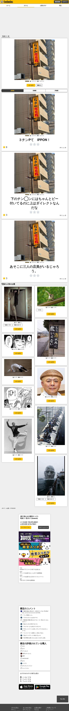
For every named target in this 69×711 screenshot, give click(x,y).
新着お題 (36, 709)
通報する (39, 85)
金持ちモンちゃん (26, 653)
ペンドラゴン (25, 668)
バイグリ (24, 663)
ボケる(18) (18, 381)
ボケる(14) (51, 503)
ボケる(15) (18, 459)
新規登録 (57, 1)
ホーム (8, 5)
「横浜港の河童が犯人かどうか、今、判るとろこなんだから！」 (35, 620)
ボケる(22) (51, 314)
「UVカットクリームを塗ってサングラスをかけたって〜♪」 (35, 629)
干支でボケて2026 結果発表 (27, 579)
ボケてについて (49, 709)
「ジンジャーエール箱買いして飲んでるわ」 (33, 633)
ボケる (26, 5)
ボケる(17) (18, 413)
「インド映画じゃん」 (27, 615)
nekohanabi (25, 658)
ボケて (3, 508)
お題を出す (43, 5)
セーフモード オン (25, 527)
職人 (60, 5)
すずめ (39, 310)
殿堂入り (13, 709)
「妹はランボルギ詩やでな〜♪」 (30, 624)
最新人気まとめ (26, 709)
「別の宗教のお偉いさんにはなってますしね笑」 (34, 637)
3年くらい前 (63, 147)
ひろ (23, 648)
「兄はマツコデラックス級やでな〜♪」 (32, 635)
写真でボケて (17, 325)
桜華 (23, 656)
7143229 (13, 508)
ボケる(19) (51, 362)
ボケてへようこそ (43, 527)
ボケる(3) (30, 85)
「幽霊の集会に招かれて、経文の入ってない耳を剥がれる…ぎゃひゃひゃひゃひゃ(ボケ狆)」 (35, 611)
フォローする (26, 679)
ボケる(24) (18, 329)
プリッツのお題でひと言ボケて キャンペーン (31, 576)
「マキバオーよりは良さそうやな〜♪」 (32, 626)
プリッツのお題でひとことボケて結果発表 (31, 572)
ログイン (65, 1)
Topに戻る (62, 699)
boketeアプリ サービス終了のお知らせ (30, 568)
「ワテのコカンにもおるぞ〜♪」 (30, 617)
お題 (8, 508)
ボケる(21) (18, 353)
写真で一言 (8, 325)
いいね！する (26, 677)
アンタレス (25, 651)
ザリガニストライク (27, 665)
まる (23, 646)
